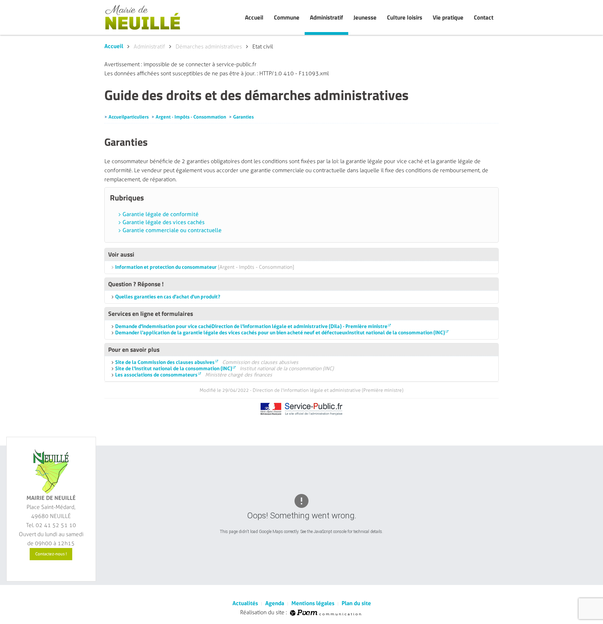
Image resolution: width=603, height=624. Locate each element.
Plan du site (356, 603)
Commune (286, 17)
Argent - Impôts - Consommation (191, 117)
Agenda (274, 603)
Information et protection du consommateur (166, 267)
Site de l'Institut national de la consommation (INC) (173, 369)
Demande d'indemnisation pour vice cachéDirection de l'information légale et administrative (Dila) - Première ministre (251, 326)
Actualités (245, 603)
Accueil (254, 17)
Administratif (326, 17)
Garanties (243, 117)
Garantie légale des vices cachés (163, 222)
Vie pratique (448, 17)
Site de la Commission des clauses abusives (165, 362)
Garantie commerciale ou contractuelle (172, 230)
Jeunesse (365, 17)
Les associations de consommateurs (156, 375)
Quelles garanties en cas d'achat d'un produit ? (167, 297)
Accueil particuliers (129, 117)
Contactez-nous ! (51, 553)
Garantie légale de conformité (160, 214)
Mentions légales (312, 603)
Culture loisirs (404, 17)
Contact (483, 17)
